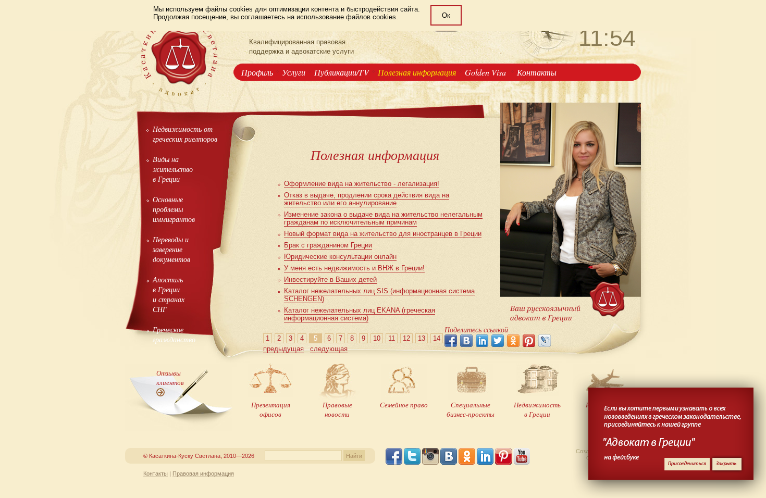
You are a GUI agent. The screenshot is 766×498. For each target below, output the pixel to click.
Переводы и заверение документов (171, 249)
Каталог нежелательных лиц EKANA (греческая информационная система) (359, 314)
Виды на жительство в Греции (173, 169)
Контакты (537, 72)
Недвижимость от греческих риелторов (185, 134)
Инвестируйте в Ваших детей (330, 279)
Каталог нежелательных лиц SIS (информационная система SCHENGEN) (379, 295)
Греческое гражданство (174, 334)
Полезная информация (417, 72)
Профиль (257, 72)
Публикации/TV (341, 72)
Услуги (293, 72)
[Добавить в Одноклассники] (513, 340)
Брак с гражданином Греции (328, 245)
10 (376, 338)
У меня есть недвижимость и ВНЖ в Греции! (354, 268)
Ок (446, 15)
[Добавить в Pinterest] (529, 340)
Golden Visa (486, 72)
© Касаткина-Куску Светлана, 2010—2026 (198, 456)
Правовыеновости (337, 409)
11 (391, 338)
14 (436, 338)
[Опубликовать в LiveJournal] (544, 340)
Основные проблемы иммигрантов (174, 209)
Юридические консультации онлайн (340, 256)
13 (421, 338)
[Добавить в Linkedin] (482, 340)
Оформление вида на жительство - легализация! (361, 184)
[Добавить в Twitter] (497, 340)
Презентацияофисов (270, 409)
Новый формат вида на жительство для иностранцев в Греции (382, 234)
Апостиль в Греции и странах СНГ (168, 294)
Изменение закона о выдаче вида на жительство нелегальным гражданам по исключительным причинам (383, 218)
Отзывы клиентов (170, 377)
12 (406, 338)
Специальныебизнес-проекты (471, 409)
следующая (329, 349)
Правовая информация (203, 473)
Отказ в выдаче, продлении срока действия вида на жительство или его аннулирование (366, 199)
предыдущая (283, 349)
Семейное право (404, 404)
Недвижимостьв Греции (537, 409)
